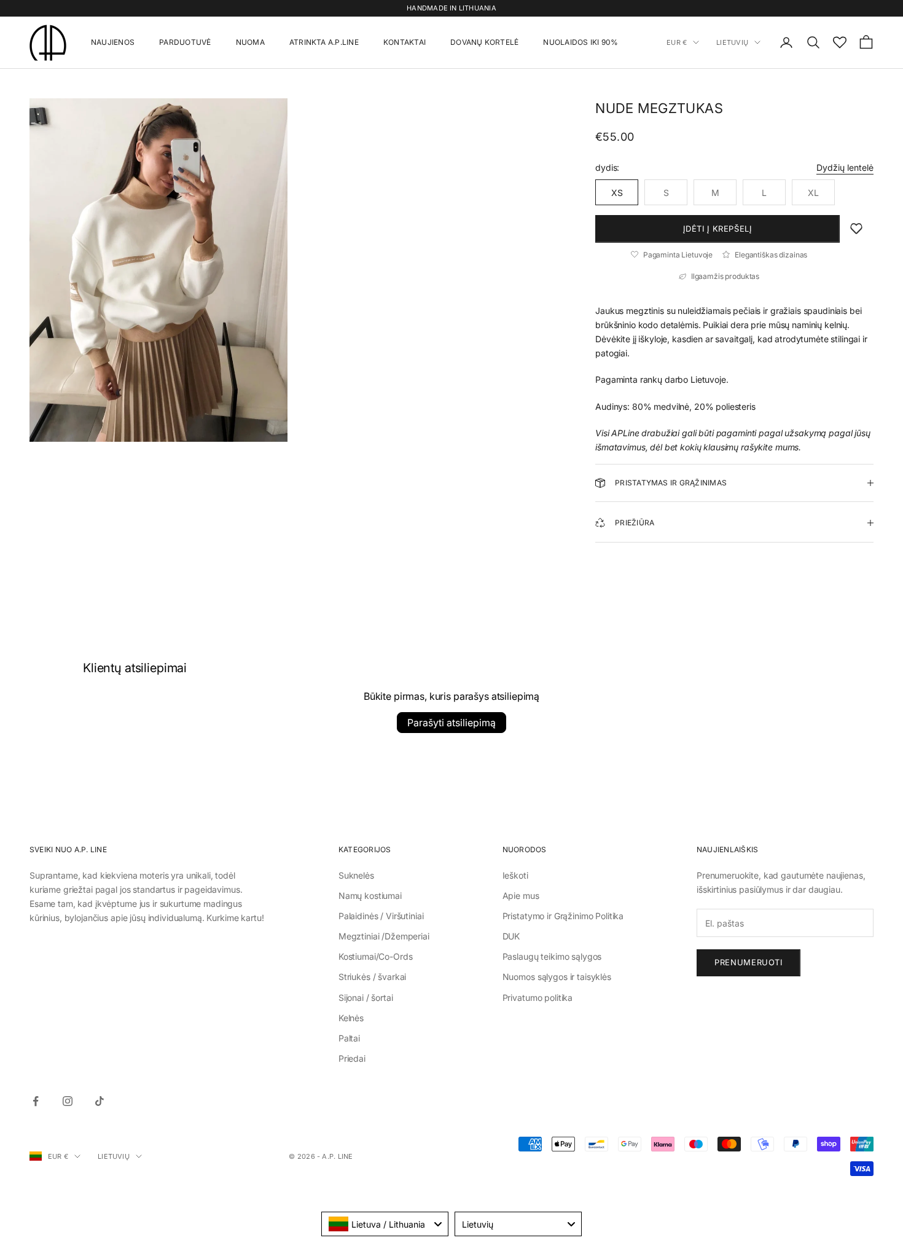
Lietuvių (732, 42)
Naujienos (113, 42)
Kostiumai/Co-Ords (375, 956)
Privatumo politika (537, 997)
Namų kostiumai (370, 895)
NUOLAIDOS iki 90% (580, 42)
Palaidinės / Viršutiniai (381, 916)
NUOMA (250, 42)
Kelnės (351, 1018)
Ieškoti (515, 875)
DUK (511, 936)
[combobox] (384, 1224)
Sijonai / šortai (365, 997)
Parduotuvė (185, 42)
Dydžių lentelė (845, 167)
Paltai (349, 1038)
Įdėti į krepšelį (717, 228)
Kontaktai (404, 42)
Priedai (352, 1058)
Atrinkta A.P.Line (324, 42)
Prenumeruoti (748, 962)
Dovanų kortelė (484, 42)
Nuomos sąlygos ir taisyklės (556, 976)
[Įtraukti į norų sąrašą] (856, 228)
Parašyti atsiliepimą (451, 722)
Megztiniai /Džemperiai (383, 936)
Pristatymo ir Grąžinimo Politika (563, 916)
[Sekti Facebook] (35, 1101)
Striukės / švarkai (372, 976)
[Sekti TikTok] (99, 1101)
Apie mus (520, 895)
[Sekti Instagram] (67, 1101)
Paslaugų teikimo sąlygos (552, 956)
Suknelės (356, 875)
